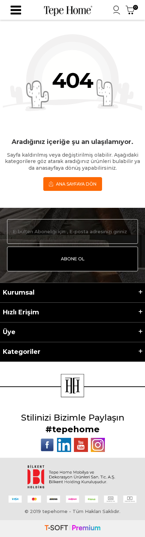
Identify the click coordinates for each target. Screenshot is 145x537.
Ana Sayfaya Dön (75, 184)
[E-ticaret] (72, 528)
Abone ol (72, 258)
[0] (130, 10)
